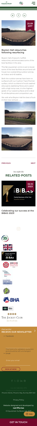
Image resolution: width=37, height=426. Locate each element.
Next (33, 163)
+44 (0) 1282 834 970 (18, 388)
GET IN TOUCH (18, 422)
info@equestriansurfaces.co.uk (18, 390)
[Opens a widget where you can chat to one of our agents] (29, 414)
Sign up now (11, 369)
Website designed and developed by (18, 405)
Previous (6, 163)
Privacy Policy (18, 400)
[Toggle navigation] (33, 3)
